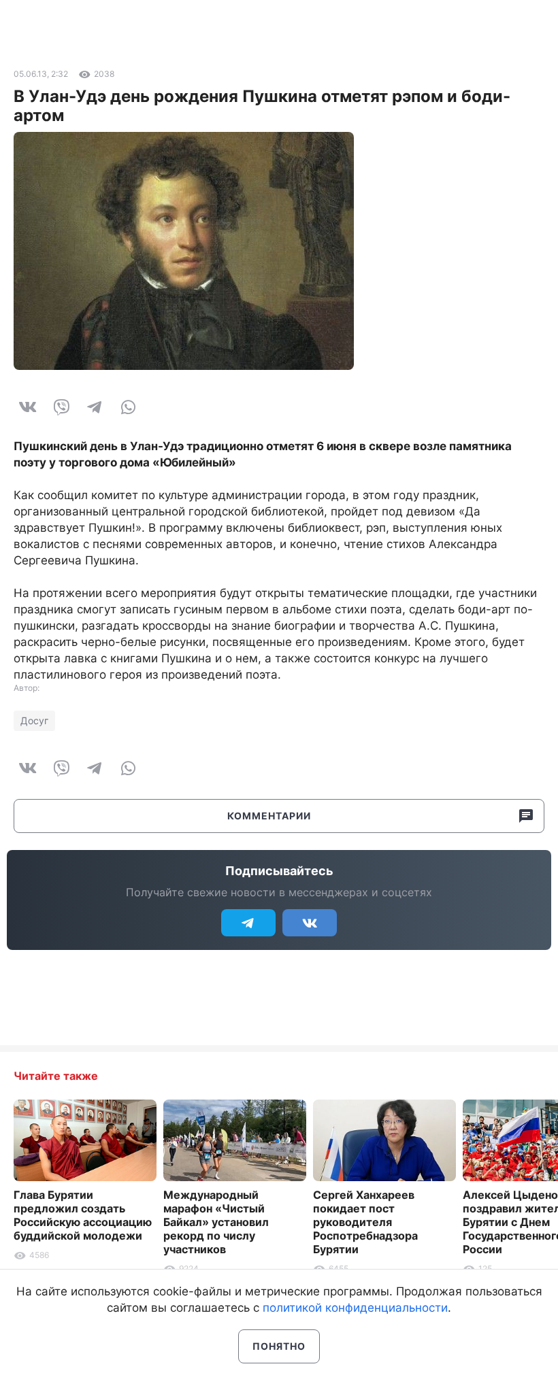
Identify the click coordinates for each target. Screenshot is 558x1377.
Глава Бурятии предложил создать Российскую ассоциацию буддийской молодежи (83, 1215)
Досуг (34, 720)
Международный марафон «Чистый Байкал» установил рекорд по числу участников (216, 1222)
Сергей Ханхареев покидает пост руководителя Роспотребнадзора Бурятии (365, 1222)
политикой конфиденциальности (355, 1307)
